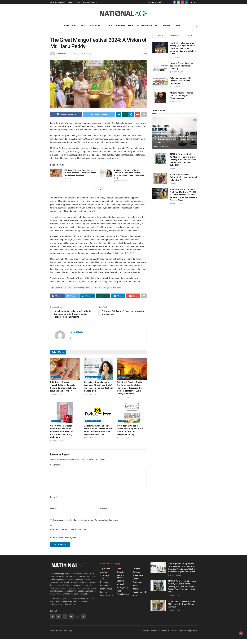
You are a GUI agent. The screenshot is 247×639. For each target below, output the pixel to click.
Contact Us (70, 2)
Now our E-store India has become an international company (181, 66)
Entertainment (144, 26)
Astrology (104, 575)
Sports (166, 26)
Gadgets (120, 572)
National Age (63, 54)
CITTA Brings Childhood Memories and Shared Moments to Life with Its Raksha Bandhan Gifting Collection (61, 432)
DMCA (78, 2)
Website (103, 509)
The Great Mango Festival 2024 (108, 288)
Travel (122, 377)
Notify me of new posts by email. (64, 538)
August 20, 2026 (71, 178)
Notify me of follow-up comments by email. (68, 529)
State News (137, 582)
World (84, 26)
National (120, 584)
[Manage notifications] (241, 633)
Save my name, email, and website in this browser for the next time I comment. (86, 520)
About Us (53, 2)
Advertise (61, 2)
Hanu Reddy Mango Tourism (80, 288)
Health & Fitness (93, 377)
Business (120, 26)
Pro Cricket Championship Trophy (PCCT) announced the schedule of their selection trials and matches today (183, 48)
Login (195, 2)
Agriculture (105, 569)
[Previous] (96, 189)
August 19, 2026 (121, 181)
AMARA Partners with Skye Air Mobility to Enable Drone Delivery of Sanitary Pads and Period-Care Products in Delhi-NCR (183, 159)
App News (104, 572)
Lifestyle (107, 26)
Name (53, 497)
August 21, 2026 (177, 183)
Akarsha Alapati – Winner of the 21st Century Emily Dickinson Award (182, 95)
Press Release (123, 594)
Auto (157, 26)
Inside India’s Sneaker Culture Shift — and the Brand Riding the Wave (183, 177)
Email (53, 508)
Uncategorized (139, 592)
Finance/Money (106, 595)
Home (66, 26)
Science (136, 572)
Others (176, 26)
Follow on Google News (90, 2)
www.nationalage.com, (59, 574)
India (74, 26)
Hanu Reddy (61, 288)
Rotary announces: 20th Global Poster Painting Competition (181, 81)
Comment (55, 465)
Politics (120, 591)
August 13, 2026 (124, 438)
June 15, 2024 (78, 54)
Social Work (138, 575)
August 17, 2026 (57, 441)
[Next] (101, 189)
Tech (130, 26)
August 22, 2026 (177, 168)
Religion (136, 569)
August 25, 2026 (161, 146)
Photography (122, 588)
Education (95, 26)
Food (119, 569)
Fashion (103, 592)
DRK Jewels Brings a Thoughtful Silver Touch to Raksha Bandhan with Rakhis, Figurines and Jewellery (80, 172)
